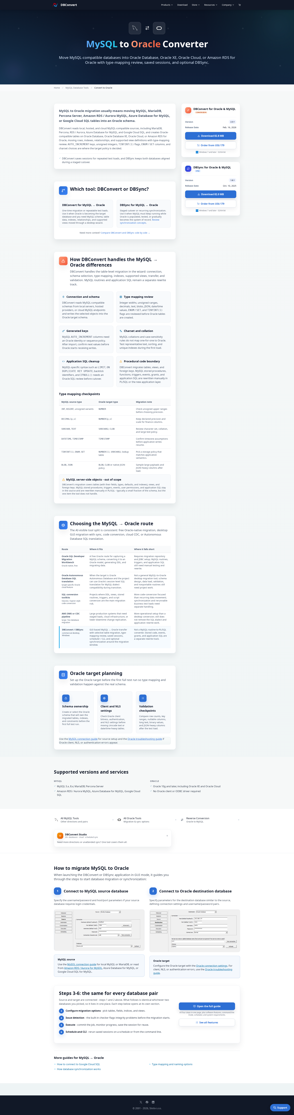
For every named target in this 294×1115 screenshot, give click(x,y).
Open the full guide (209, 1006)
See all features (208, 1022)
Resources (209, 4)
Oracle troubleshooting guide (145, 739)
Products (165, 4)
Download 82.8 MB (212, 136)
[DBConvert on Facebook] (147, 1102)
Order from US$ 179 (212, 145)
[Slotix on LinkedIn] (153, 1102)
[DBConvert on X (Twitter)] (141, 1102)
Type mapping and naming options (172, 1064)
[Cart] (240, 5)
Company (227, 4)
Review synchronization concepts (139, 221)
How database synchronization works (79, 1069)
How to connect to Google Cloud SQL (78, 1064)
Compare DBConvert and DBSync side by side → (125, 232)
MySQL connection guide (83, 739)
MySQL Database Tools (77, 87)
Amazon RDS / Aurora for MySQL (83, 968)
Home (57, 87)
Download (182, 4)
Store (194, 4)
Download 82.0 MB (212, 194)
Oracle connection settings (211, 965)
